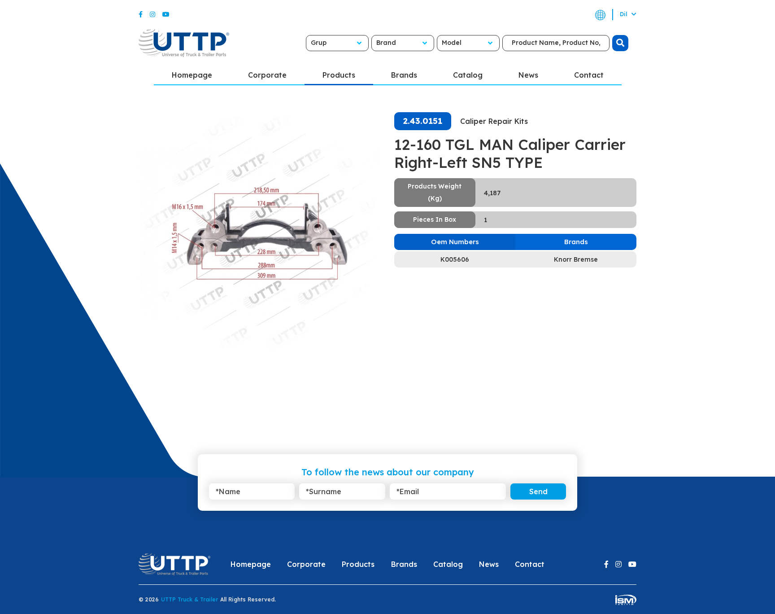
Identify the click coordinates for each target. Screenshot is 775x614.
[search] (620, 43)
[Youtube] (166, 14)
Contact (589, 74)
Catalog (468, 74)
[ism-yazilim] (625, 599)
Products (338, 74)
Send (538, 491)
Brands (404, 74)
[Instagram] (152, 14)
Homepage (192, 74)
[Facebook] (141, 14)
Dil (624, 14)
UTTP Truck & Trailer (189, 599)
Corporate (267, 74)
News (528, 74)
